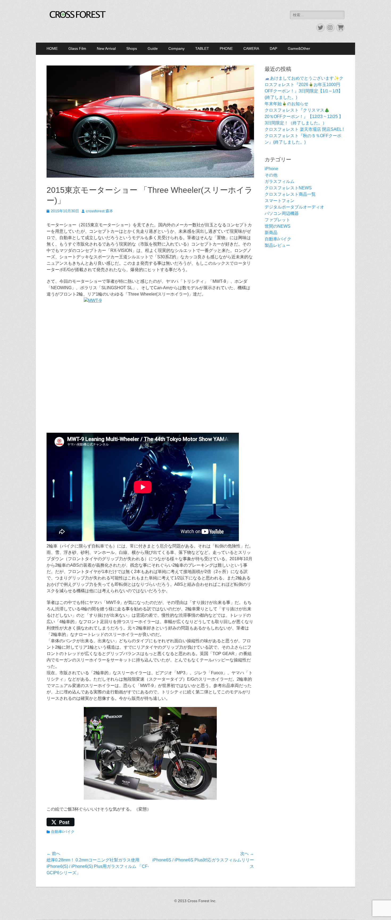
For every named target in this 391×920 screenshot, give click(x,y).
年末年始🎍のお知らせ (286, 103)
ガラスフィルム (279, 181)
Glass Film (77, 49)
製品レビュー (277, 245)
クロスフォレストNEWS (288, 188)
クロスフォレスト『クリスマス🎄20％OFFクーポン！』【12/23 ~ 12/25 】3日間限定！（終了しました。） (304, 116)
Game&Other (299, 49)
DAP (273, 49)
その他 (271, 175)
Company (176, 49)
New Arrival (106, 49)
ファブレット (277, 220)
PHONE (226, 49)
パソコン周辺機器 (282, 213)
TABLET (202, 49)
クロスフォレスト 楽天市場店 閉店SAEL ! (304, 129)
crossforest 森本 (99, 211)
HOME (52, 49)
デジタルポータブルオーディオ (294, 207)
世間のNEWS (277, 226)
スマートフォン (279, 200)
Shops (131, 49)
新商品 (271, 232)
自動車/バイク (62, 831)
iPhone (271, 168)
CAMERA (251, 49)
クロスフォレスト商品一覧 (290, 194)
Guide (153, 49)
